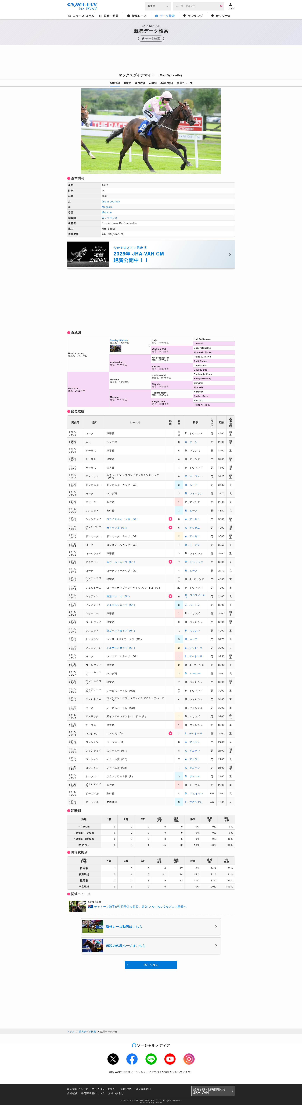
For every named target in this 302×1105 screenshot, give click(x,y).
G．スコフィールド (195, 596)
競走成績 (140, 83)
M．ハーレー (192, 673)
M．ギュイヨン (194, 793)
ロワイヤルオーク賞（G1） (123, 519)
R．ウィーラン (194, 493)
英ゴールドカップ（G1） (121, 562)
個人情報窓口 (143, 1089)
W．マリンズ (109, 217)
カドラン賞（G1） (118, 527)
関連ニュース (185, 83)
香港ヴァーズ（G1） (119, 596)
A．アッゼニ (192, 519)
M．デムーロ (192, 776)
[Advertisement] (151, 60)
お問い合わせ (116, 1093)
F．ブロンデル (194, 802)
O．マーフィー (194, 476)
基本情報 (115, 83)
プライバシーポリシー (105, 1089)
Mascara (107, 207)
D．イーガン (192, 544)
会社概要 (72, 1093)
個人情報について (77, 1089)
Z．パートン (192, 604)
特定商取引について (93, 1093)
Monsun (107, 212)
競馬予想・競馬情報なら (209, 1091)
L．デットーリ (193, 647)
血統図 (127, 83)
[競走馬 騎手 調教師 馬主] (158, 6)
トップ (70, 1031)
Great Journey (111, 201)
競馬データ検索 (87, 1031)
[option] (151, 131)
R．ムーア (191, 484)
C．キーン (191, 442)
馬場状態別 (166, 83)
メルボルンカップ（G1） (121, 604)
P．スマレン (192, 630)
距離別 (153, 83)
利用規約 (126, 1089)
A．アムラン (192, 742)
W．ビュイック (194, 562)
